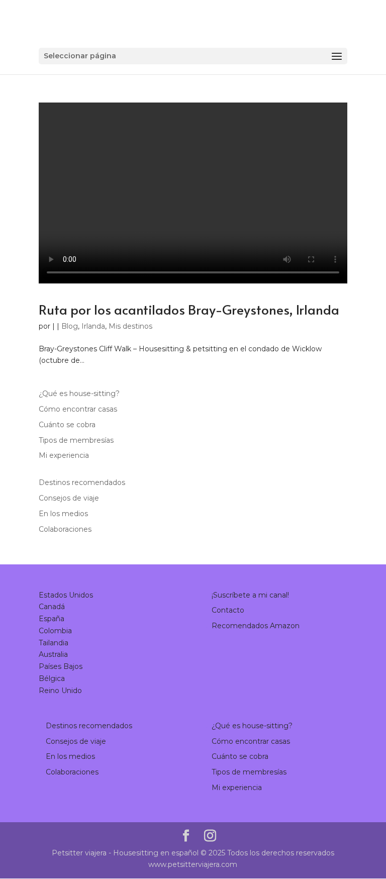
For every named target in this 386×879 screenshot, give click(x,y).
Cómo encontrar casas (78, 409)
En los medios (63, 513)
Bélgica (52, 678)
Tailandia (53, 642)
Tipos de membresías (76, 440)
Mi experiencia (64, 455)
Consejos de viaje (69, 498)
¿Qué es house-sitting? (79, 393)
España (51, 618)
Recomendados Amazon (256, 625)
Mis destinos (130, 326)
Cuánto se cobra (67, 424)
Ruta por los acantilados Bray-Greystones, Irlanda (189, 309)
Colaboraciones (65, 529)
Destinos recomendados (82, 482)
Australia (53, 654)
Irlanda (93, 326)
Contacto (228, 610)
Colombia (55, 630)
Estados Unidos (66, 595)
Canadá (52, 606)
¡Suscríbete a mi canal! (250, 595)
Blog (69, 326)
